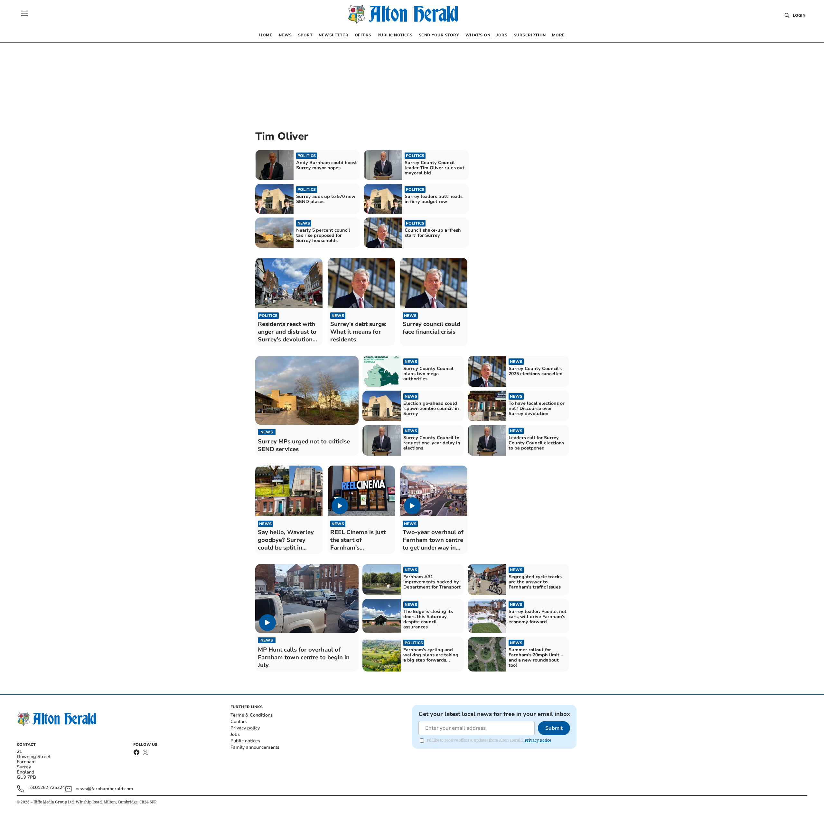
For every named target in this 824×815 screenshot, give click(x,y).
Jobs (235, 734)
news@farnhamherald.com (104, 789)
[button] (24, 14)
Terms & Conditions (251, 715)
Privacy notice (538, 740)
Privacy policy (245, 728)
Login (799, 15)
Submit (554, 728)
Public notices (245, 741)
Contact (238, 721)
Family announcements (254, 747)
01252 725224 (50, 788)
